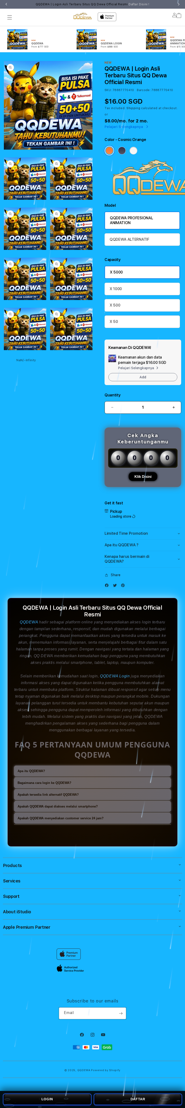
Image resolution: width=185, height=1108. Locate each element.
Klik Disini (143, 476)
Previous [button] (6, 4)
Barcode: (144, 90)
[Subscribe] (120, 1013)
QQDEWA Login (115, 676)
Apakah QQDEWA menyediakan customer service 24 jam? (61, 818)
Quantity (112, 395)
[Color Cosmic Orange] (109, 150)
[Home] (83, 16)
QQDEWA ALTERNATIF (129, 239)
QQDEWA (29, 622)
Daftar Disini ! (139, 4)
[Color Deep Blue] (122, 150)
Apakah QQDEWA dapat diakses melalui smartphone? (58, 806)
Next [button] (178, 4)
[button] (9, 17)
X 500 (115, 305)
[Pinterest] (124, 586)
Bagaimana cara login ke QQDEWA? (44, 783)
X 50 (114, 321)
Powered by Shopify (105, 1070)
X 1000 (116, 289)
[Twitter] (116, 586)
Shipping (133, 108)
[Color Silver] (133, 150)
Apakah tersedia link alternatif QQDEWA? (48, 794)
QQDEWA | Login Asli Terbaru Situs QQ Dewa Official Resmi (92, 4)
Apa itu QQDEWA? (31, 771)
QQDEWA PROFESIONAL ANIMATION (131, 220)
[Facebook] (108, 586)
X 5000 (116, 272)
